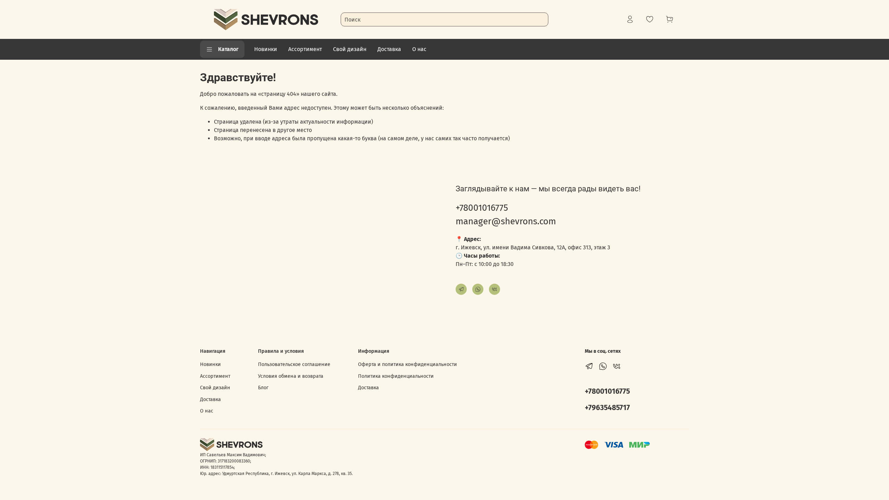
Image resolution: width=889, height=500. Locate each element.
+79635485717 (607, 407)
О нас (419, 49)
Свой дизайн (349, 49)
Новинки (265, 49)
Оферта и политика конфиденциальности (407, 364)
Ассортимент (305, 49)
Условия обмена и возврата (290, 376)
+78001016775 (482, 207)
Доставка (389, 49)
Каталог (228, 49)
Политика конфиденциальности (396, 376)
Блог (263, 388)
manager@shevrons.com (506, 221)
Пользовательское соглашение (294, 364)
